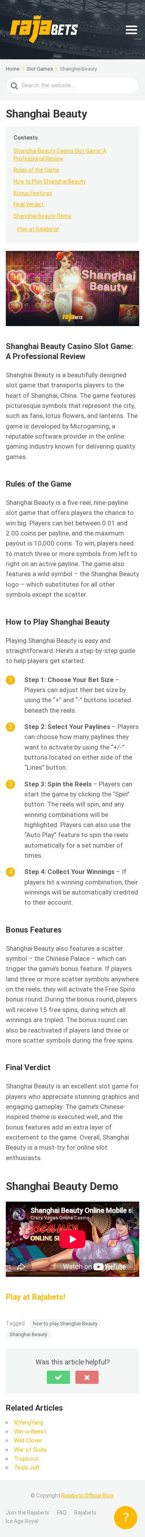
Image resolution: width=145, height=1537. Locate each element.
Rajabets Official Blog (87, 1495)
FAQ (62, 1512)
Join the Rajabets (27, 1512)
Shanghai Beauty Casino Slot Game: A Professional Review (60, 155)
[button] (58, 1377)
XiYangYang (28, 1422)
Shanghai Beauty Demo (43, 216)
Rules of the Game (36, 170)
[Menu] (131, 30)
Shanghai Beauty (28, 1334)
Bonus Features (33, 193)
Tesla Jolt (26, 1467)
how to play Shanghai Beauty (65, 1323)
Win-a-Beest (30, 1431)
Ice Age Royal (22, 1521)
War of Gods (30, 1449)
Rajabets (85, 1512)
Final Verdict (29, 204)
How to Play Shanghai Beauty (50, 181)
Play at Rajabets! (38, 229)
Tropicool (26, 1458)
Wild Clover (28, 1440)
